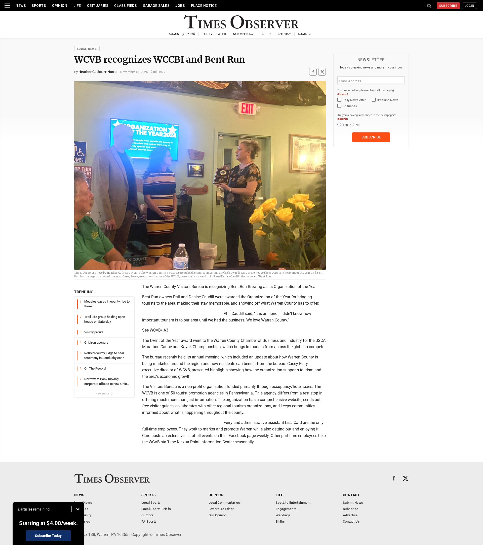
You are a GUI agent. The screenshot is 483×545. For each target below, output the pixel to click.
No (357, 125)
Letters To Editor (221, 509)
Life (77, 6)
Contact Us (351, 521)
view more (102, 393)
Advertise (350, 515)
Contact (351, 495)
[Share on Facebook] (313, 72)
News (21, 6)
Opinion (59, 6)
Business (81, 509)
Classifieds (125, 6)
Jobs (180, 6)
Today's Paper (214, 34)
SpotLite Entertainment (293, 502)
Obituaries (97, 6)
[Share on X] (322, 72)
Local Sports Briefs (156, 509)
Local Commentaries (224, 502)
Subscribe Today (276, 34)
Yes (345, 125)
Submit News (244, 34)
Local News (87, 49)
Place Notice (204, 6)
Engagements (286, 509)
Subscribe (448, 6)
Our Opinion (217, 515)
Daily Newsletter (354, 100)
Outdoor (147, 515)
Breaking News (387, 100)
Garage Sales (156, 6)
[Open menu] (7, 5)
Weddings (283, 515)
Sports (39, 6)
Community (82, 515)
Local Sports (151, 502)
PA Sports (149, 521)
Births (280, 521)
